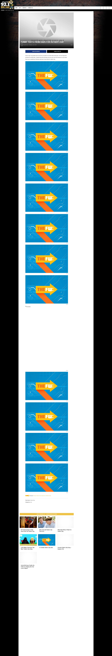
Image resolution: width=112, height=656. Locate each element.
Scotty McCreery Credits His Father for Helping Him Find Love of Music (27, 567)
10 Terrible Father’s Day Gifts (46, 547)
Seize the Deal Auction (9, 10)
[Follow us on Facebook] (107, 7)
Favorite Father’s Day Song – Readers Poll (64, 548)
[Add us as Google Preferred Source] (104, 7)
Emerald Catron (25, 44)
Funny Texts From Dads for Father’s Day (42, 495)
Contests (24, 7)
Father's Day (32, 500)
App (20, 7)
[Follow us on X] (110, 7)
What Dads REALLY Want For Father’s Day (64, 530)
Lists (31, 502)
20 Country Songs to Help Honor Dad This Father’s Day (27, 530)
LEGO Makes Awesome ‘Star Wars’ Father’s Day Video (27, 548)
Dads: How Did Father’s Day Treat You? (45, 530)
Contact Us (30, 7)
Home (16, 7)
